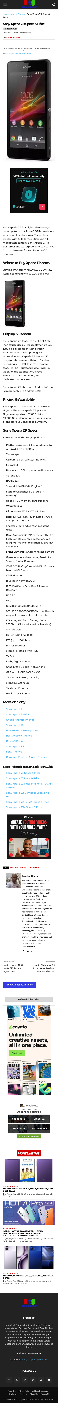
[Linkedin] (33, 43)
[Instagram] (17, 1380)
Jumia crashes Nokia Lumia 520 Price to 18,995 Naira (13, 968)
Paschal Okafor (12, 37)
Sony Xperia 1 (14, 709)
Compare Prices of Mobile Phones (26, 757)
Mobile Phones (18, 14)
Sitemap (23, 1394)
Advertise (12, 1391)
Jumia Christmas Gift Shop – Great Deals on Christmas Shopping (44, 968)
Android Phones (18, 868)
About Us (34, 1394)
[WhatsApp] (26, 43)
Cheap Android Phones (20, 719)
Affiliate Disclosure (40, 1391)
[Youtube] (49, 1380)
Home (6, 14)
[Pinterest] (20, 43)
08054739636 (34, 1353)
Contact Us (45, 1394)
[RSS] (33, 1380)
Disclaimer (13, 1394)
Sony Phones (14, 751)
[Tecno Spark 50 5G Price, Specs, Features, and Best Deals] (29, 1170)
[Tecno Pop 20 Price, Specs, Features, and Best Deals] (29, 1258)
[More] (40, 43)
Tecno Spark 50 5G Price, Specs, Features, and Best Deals (28, 1189)
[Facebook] (6, 43)
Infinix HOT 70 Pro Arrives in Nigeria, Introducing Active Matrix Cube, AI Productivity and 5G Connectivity (23, 1233)
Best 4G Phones (15, 741)
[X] (13, 43)
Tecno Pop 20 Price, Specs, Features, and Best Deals (28, 1276)
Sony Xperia (33, 868)
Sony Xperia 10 (15, 725)
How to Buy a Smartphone (22, 730)
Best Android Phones (19, 735)
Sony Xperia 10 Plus (17, 714)
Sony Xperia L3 (15, 746)
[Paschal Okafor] (13, 913)
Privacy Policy (24, 1391)
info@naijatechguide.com (35, 1359)
